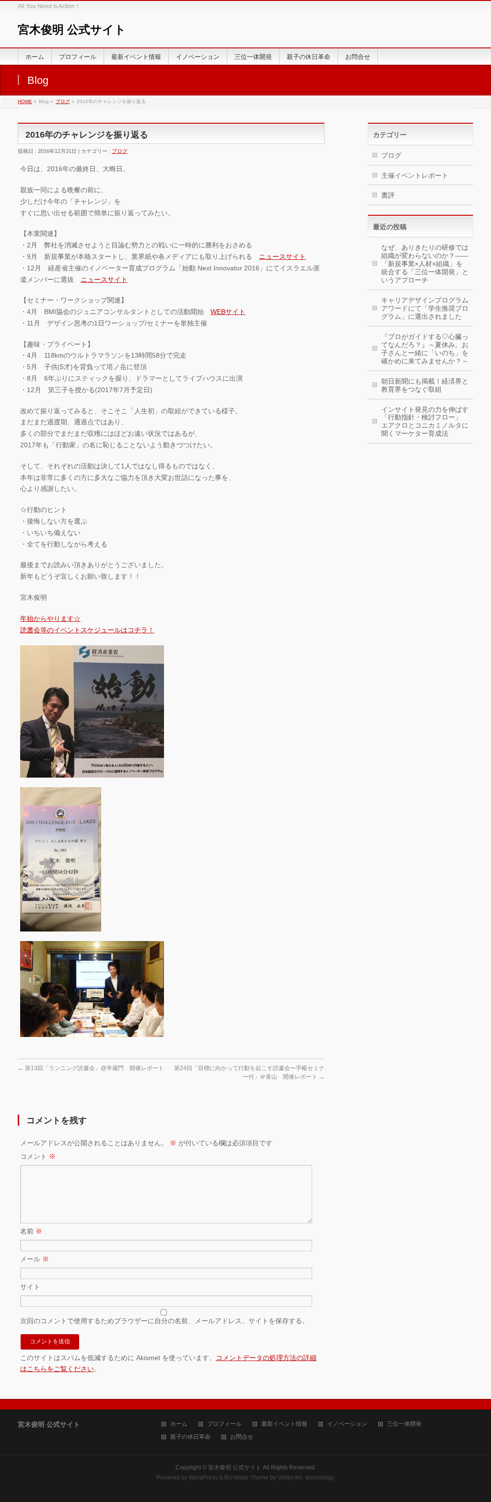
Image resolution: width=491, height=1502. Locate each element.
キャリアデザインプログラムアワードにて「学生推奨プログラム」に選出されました (424, 308)
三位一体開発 (404, 1424)
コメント (38, 1156)
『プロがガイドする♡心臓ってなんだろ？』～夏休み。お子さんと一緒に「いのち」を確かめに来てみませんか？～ (424, 349)
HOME (25, 101)
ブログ (63, 101)
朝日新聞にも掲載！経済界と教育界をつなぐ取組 (424, 385)
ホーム (178, 1424)
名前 (31, 1231)
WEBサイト (228, 311)
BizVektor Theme (246, 1477)
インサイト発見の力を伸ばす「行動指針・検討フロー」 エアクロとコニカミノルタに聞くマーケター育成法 (424, 422)
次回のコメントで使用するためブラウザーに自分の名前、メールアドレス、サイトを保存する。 (164, 1321)
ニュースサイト (282, 256)
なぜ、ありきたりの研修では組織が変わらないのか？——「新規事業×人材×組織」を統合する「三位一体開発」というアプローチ (424, 264)
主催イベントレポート (414, 175)
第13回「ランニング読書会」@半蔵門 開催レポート (91, 1068)
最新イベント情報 (284, 1424)
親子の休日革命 (190, 1437)
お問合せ (241, 1437)
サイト (30, 1287)
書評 (388, 195)
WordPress (203, 1477)
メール (34, 1259)
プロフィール (224, 1424)
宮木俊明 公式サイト (72, 29)
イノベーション (347, 1424)
